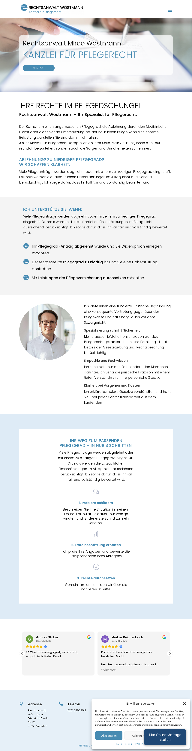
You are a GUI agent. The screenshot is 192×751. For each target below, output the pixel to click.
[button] (184, 704)
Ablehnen (138, 735)
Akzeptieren (109, 735)
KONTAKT (39, 68)
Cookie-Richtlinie (124, 744)
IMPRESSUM (85, 745)
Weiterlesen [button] (108, 670)
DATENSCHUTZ (143, 744)
